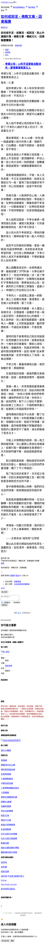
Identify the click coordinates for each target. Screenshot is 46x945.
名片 (7, 55)
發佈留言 (4, 605)
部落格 (7, 52)
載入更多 (4, 592)
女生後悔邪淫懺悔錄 (22, 584)
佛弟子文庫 (6, 820)
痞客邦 (12, 575)
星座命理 (18, 45)
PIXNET (10, 913)
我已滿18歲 (5, 941)
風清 (2, 563)
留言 (17, 575)
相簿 (7, 50)
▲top (3, 588)
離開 (12, 941)
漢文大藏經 (6, 750)
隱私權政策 (38, 913)
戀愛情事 (17, 581)
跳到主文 (4, 27)
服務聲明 (23, 915)
